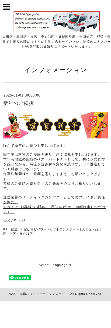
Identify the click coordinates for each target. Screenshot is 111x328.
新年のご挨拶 (18, 103)
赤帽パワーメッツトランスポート (44, 293)
